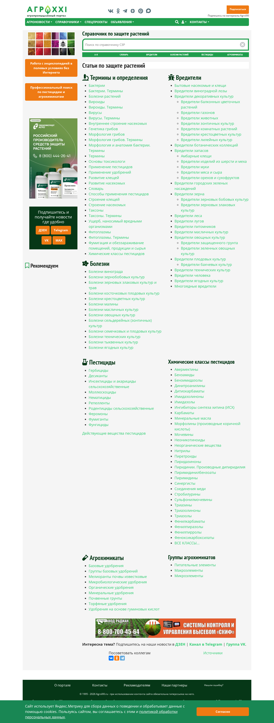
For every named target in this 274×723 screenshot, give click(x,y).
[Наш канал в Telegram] (126, 10)
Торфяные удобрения (108, 603)
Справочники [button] (67, 22)
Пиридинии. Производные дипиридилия (210, 467)
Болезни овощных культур (112, 314)
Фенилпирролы (188, 532)
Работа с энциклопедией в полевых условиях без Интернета (51, 67)
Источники (212, 652)
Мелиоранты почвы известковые (118, 576)
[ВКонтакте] (111, 658)
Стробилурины (187, 494)
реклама (35, 120)
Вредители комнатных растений (209, 128)
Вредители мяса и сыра (201, 172)
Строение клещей (104, 199)
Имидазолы (185, 401)
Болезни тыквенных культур (113, 342)
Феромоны (98, 413)
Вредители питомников (195, 226)
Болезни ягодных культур (111, 347)
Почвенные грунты (105, 598)
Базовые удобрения (106, 565)
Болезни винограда (106, 271)
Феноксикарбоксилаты (194, 537)
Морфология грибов (107, 134)
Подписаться (238, 9)
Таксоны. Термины (105, 215)
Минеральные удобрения (111, 592)
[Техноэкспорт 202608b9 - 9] (53, 158)
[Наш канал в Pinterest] (141, 10)
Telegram (61, 230)
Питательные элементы (195, 564)
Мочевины (184, 434)
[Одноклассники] (116, 658)
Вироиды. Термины (106, 107)
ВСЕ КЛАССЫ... (187, 543)
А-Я (96, 54)
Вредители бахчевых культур (206, 264)
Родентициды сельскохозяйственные (121, 408)
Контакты (99, 685)
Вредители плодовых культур (200, 259)
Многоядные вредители (195, 286)
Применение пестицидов (110, 166)
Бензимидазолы (189, 380)
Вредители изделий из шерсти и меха (214, 161)
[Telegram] (122, 658)
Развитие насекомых (107, 183)
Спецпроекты (96, 22)
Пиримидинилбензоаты (195, 472)
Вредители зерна (189, 194)
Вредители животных (199, 118)
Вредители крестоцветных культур (211, 134)
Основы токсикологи (107, 161)
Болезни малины (103, 304)
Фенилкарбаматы (190, 521)
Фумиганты (98, 419)
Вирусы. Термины (104, 118)
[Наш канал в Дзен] (133, 10)
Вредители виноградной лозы (201, 90)
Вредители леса (188, 215)
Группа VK (235, 644)
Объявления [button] (121, 22)
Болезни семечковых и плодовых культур (125, 331)
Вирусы (95, 112)
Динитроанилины (190, 385)
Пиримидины (186, 477)
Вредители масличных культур (201, 231)
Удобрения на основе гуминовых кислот (124, 609)
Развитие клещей (104, 177)
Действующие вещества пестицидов (114, 433)
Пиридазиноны (188, 461)
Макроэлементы (189, 570)
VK (47, 240)
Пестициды (207, 54)
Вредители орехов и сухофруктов (210, 177)
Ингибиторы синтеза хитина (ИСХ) (204, 407)
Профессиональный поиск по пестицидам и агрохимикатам (51, 91)
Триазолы (183, 515)
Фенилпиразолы (189, 526)
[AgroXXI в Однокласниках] (119, 10)
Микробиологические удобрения (118, 582)
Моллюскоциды (102, 392)
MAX (59, 240)
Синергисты (185, 483)
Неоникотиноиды (190, 439)
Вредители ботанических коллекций (206, 145)
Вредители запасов (191, 150)
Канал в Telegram (205, 644)
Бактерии (97, 85)
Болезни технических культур (114, 336)
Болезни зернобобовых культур (117, 276)
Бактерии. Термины (106, 90)
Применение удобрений (110, 172)
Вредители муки (195, 166)
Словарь (124, 54)
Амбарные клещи (196, 156)
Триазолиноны (188, 510)
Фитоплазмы (100, 231)
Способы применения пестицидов (119, 194)
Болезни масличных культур (113, 309)
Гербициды (98, 370)
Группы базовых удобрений (113, 571)
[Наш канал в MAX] (149, 10)
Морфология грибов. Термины (116, 139)
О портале (62, 685)
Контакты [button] (198, 22)
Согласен (223, 712)
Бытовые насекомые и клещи (200, 85)
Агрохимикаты (235, 54)
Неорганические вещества (198, 445)
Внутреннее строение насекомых (118, 123)
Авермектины (186, 369)
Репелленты (99, 402)
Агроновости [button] (38, 22)
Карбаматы (184, 412)
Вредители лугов (189, 221)
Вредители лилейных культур (206, 139)
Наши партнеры (174, 685)
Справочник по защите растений (115, 33)
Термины (97, 156)
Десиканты (98, 375)
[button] (184, 22)
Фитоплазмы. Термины (109, 237)
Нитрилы (182, 450)
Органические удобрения (111, 587)
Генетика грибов (103, 128)
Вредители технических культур (202, 269)
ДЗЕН (43, 230)
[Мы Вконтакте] (112, 10)
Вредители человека (192, 275)
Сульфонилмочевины (193, 499)
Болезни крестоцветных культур (117, 298)
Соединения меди (190, 488)
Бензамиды (184, 374)
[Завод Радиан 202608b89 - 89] (165, 628)
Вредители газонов (198, 112)
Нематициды (100, 397)
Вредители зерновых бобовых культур (215, 199)
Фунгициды (99, 424)
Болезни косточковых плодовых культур (124, 293)
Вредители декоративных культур (204, 96)
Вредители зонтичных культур (207, 123)
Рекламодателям (137, 685)
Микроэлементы (189, 575)
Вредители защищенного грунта (209, 242)
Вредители (151, 54)
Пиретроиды (186, 456)
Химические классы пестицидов (116, 253)
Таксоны (96, 210)
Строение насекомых (107, 204)
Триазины (183, 505)
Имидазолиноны (189, 396)
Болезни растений (179, 54)
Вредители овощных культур (200, 237)
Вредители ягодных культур (199, 280)
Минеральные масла (193, 418)
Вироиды (97, 101)
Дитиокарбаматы (189, 391)
